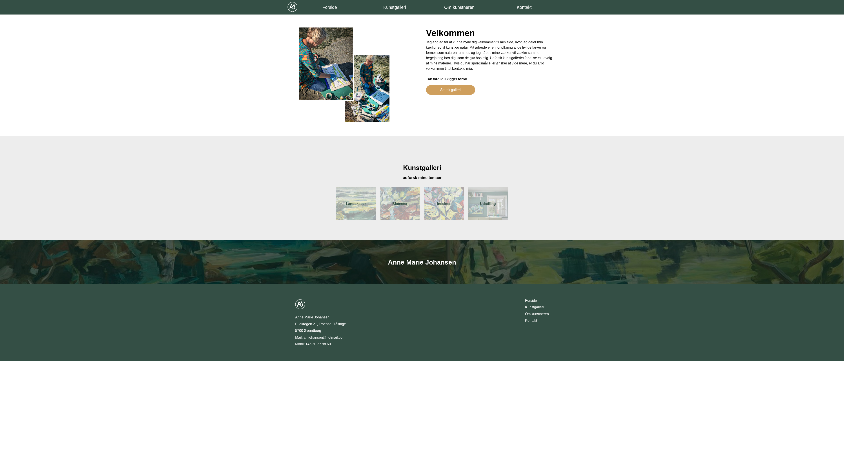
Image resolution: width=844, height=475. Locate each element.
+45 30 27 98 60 (318, 344)
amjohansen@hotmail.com (324, 337)
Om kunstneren (459, 7)
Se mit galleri (450, 90)
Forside (329, 7)
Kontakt (524, 7)
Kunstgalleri (394, 7)
